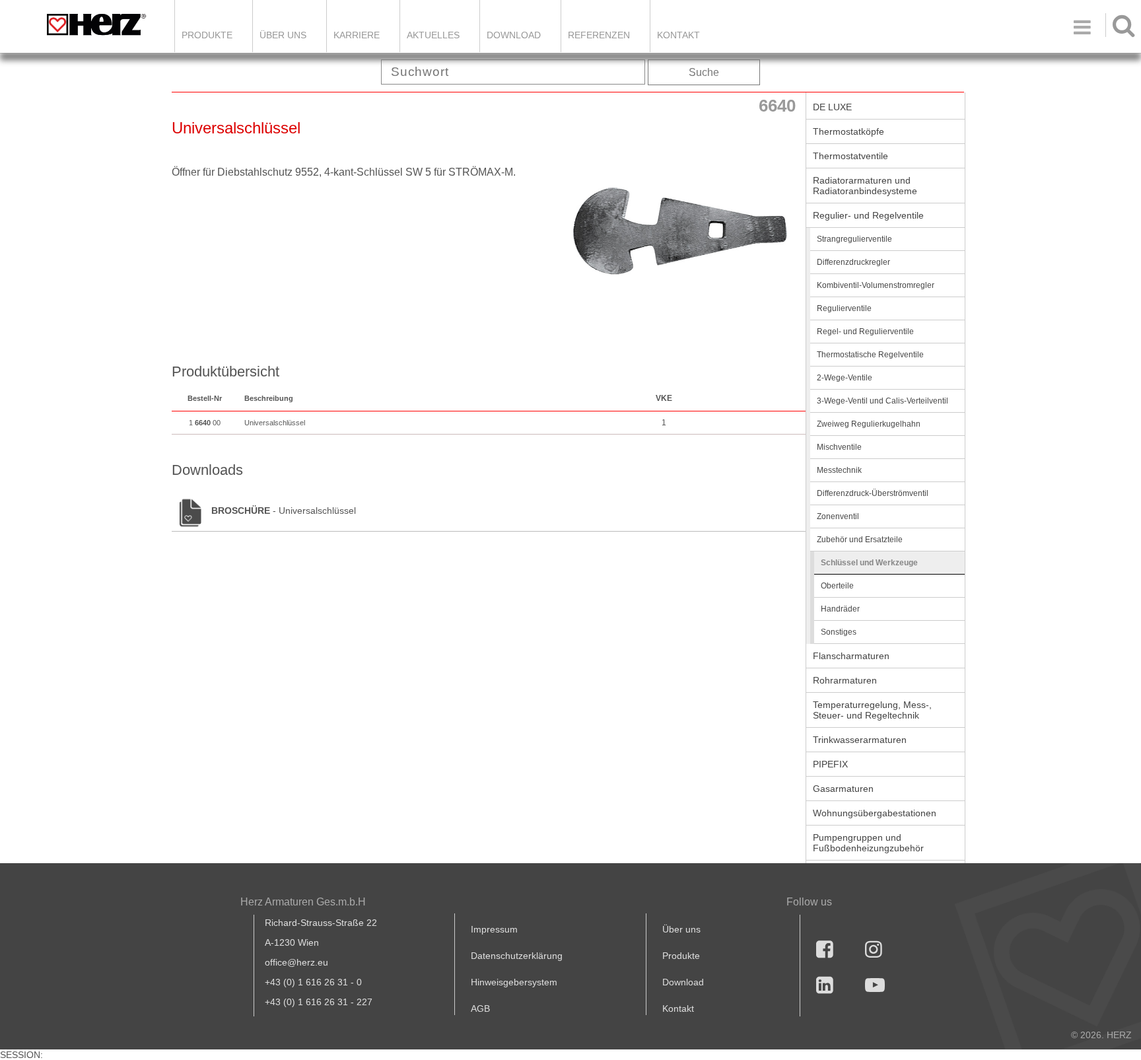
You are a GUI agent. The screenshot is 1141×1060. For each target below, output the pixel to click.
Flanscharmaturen (851, 656)
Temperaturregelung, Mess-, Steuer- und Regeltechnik (872, 710)
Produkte (207, 35)
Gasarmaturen (843, 788)
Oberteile (837, 585)
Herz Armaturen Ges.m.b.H (303, 901)
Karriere (356, 35)
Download (683, 982)
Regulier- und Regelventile (868, 215)
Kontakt (678, 1008)
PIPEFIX (830, 764)
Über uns (681, 929)
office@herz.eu (296, 962)
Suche (704, 72)
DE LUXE (832, 107)
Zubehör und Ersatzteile (860, 539)
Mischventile (839, 447)
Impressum (494, 929)
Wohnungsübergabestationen (874, 813)
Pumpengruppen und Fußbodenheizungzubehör (868, 842)
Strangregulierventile (854, 239)
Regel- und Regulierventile (865, 331)
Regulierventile (844, 308)
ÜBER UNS (282, 35)
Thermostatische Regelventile (870, 354)
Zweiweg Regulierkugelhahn (868, 424)
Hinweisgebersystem (514, 982)
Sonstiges (838, 632)
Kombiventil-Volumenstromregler (875, 285)
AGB (480, 1008)
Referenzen (599, 35)
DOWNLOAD (514, 35)
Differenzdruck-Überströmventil (872, 493)
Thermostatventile (850, 156)
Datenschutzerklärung (517, 955)
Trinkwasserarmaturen (860, 739)
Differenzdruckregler (853, 262)
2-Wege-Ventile (844, 377)
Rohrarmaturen (845, 680)
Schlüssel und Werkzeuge (869, 562)
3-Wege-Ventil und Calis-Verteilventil (882, 401)
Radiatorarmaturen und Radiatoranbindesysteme (865, 185)
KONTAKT (678, 35)
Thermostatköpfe (848, 131)
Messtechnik (839, 470)
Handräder (840, 609)
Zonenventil (838, 516)
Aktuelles (433, 35)
